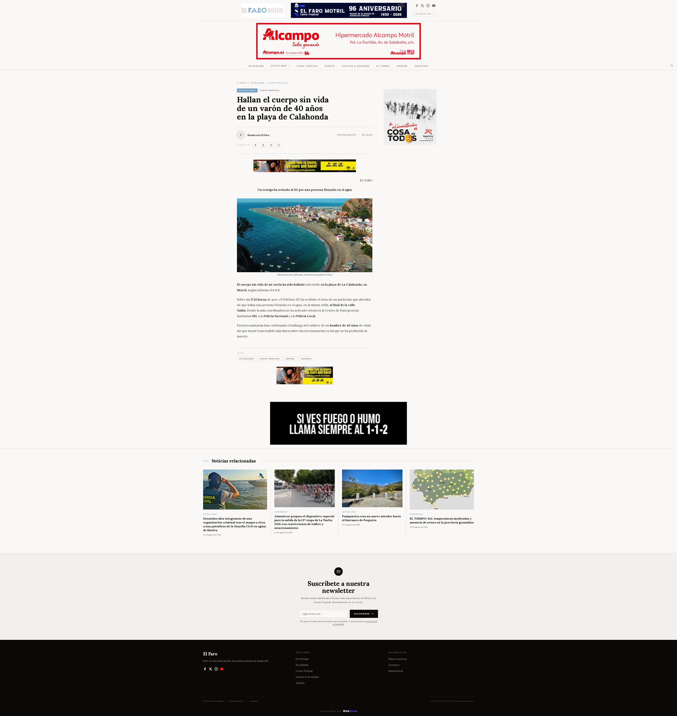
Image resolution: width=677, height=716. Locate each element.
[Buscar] (671, 65)
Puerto (330, 66)
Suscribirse (362, 614)
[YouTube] (433, 5)
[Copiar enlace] (279, 145)
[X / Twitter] (422, 5)
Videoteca (421, 66)
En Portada (256, 66)
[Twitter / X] (263, 145)
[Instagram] (428, 5)
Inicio (243, 83)
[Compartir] (271, 145)
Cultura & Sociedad (356, 66)
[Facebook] (417, 5)
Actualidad (279, 65)
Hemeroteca (395, 670)
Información (423, 14)
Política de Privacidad (213, 701)
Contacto (394, 664)
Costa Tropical (307, 66)
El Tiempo (383, 66)
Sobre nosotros (397, 659)
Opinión (402, 66)
